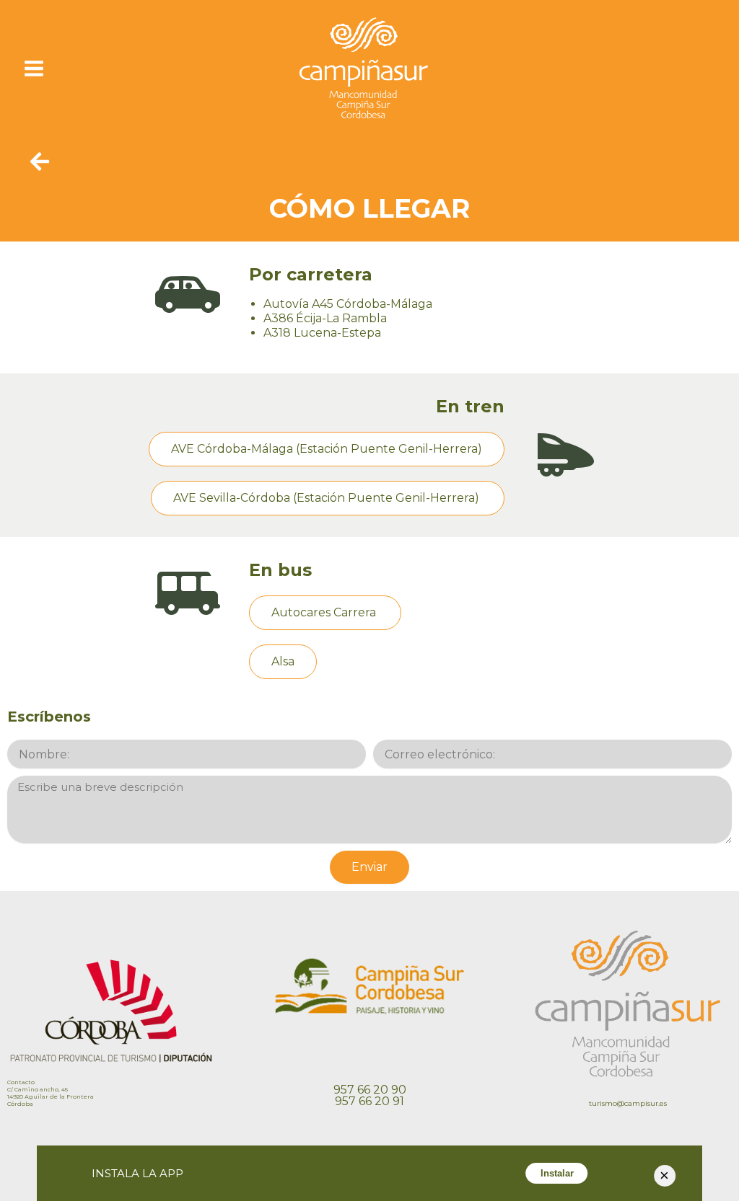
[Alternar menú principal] (33, 68)
